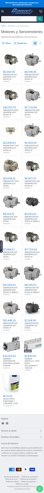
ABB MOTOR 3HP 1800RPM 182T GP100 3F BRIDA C (32, 290)
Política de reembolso (30, 477)
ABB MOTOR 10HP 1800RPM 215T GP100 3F (32, 254)
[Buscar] (39, 18)
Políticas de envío (11, 479)
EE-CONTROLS (8, 406)
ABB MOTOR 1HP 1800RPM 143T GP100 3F (10, 77)
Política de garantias (28, 481)
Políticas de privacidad (28, 479)
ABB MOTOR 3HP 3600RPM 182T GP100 (10, 219)
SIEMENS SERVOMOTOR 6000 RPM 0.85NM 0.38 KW (11, 362)
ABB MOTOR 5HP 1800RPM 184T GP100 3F (32, 148)
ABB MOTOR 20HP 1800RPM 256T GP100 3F (10, 112)
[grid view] (35, 43)
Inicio (3, 26)
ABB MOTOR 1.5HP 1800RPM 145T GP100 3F (32, 183)
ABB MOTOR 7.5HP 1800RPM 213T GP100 (11, 183)
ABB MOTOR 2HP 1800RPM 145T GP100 (10, 254)
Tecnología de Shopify (22, 489)
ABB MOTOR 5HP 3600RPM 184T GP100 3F (10, 325)
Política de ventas (22, 484)
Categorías (1, 245)
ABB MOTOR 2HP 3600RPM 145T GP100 (32, 325)
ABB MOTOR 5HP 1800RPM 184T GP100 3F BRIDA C (11, 290)
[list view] (40, 43)
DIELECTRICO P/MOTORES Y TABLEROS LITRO (10, 401)
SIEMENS (6, 81)
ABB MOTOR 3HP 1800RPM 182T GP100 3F (32, 77)
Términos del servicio (11, 477)
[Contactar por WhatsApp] (39, 489)
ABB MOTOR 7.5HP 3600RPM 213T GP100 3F (11, 148)
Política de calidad (12, 481)
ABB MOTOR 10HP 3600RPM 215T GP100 (32, 112)
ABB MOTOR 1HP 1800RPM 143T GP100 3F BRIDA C (32, 219)
